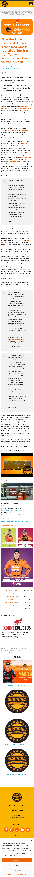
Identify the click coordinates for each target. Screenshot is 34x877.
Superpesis (14, 68)
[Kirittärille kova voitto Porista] (17, 760)
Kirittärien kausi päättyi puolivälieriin (18, 715)
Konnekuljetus (27, 646)
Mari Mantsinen (5, 648)
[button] (31, 840)
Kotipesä (4, 11)
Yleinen (20, 68)
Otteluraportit (24, 11)
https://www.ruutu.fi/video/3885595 (12, 515)
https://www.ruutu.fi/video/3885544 (12, 510)
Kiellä (17, 865)
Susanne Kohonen (6, 650)
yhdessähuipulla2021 (7, 652)
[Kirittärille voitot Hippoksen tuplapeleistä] (17, 731)
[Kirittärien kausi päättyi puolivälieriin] (17, 701)
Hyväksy (17, 860)
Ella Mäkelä (4, 646)
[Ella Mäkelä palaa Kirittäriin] (17, 671)
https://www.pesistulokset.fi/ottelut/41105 (15, 521)
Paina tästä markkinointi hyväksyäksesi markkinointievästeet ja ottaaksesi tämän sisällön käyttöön (17, 465)
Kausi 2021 (19, 646)
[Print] (6, 73)
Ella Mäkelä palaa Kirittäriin (17, 685)
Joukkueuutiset (13, 11)
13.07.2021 (10, 66)
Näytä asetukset (17, 870)
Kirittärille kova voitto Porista (17, 774)
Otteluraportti (22, 648)
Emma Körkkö (12, 646)
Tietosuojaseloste (21, 874)
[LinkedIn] (22, 829)
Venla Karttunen (16, 650)
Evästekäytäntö (11, 874)
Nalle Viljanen (14, 648)
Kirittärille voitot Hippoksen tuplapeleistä (18, 744)
